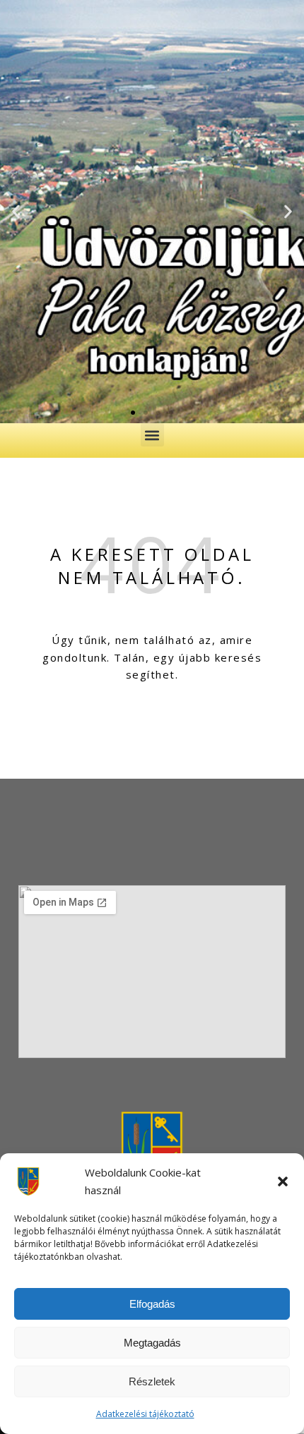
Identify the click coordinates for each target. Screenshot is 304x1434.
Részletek (152, 1381)
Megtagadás (152, 1343)
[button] (283, 1181)
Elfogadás (152, 1304)
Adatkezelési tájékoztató (145, 1414)
